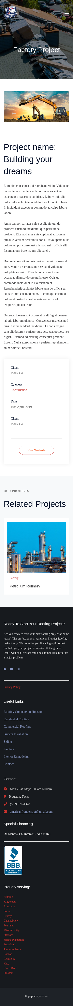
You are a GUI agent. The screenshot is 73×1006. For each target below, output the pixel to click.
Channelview (11, 920)
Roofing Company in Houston (23, 711)
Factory (14, 578)
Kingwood (10, 901)
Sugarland (9, 944)
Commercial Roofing (17, 726)
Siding (8, 741)
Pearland (9, 925)
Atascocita (9, 906)
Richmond (9, 958)
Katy (6, 963)
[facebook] (5, 669)
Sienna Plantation (14, 939)
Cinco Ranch (11, 968)
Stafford (8, 934)
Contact (9, 764)
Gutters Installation (16, 734)
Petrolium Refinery (25, 586)
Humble (8, 896)
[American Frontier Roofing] (11, 12)
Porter (7, 911)
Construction (19, 390)
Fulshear (8, 972)
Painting (9, 749)
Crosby (8, 915)
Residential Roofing (16, 719)
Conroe (8, 954)
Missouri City (11, 930)
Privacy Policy (12, 687)
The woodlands (12, 949)
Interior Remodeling (16, 756)
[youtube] (11, 669)
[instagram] (18, 669)
